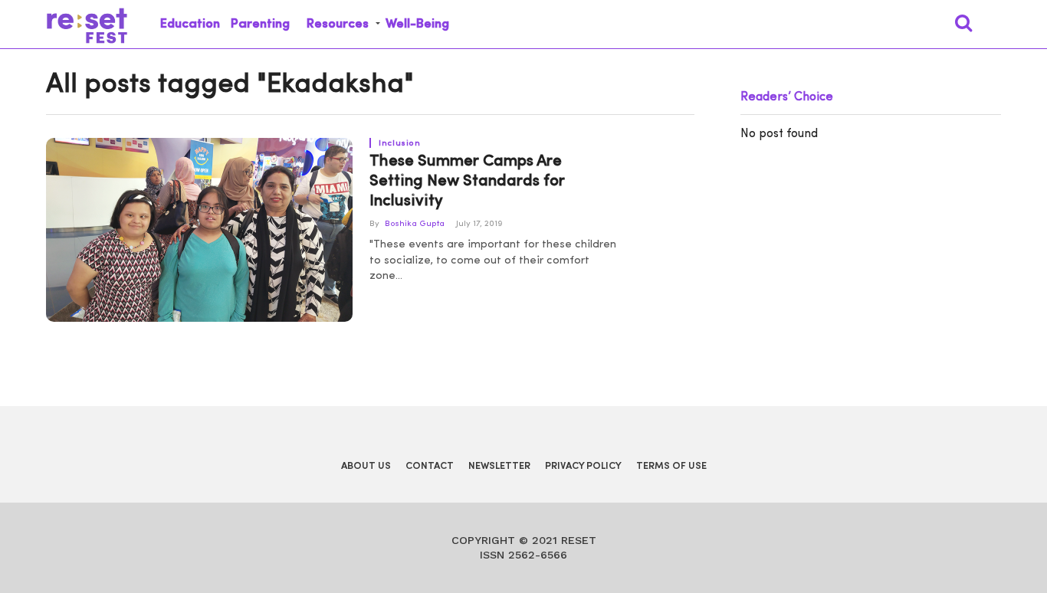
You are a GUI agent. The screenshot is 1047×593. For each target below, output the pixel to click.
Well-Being (417, 24)
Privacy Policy (583, 466)
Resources (338, 24)
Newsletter (499, 466)
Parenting (260, 24)
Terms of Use (671, 466)
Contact (429, 466)
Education (190, 24)
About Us (366, 466)
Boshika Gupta (415, 224)
